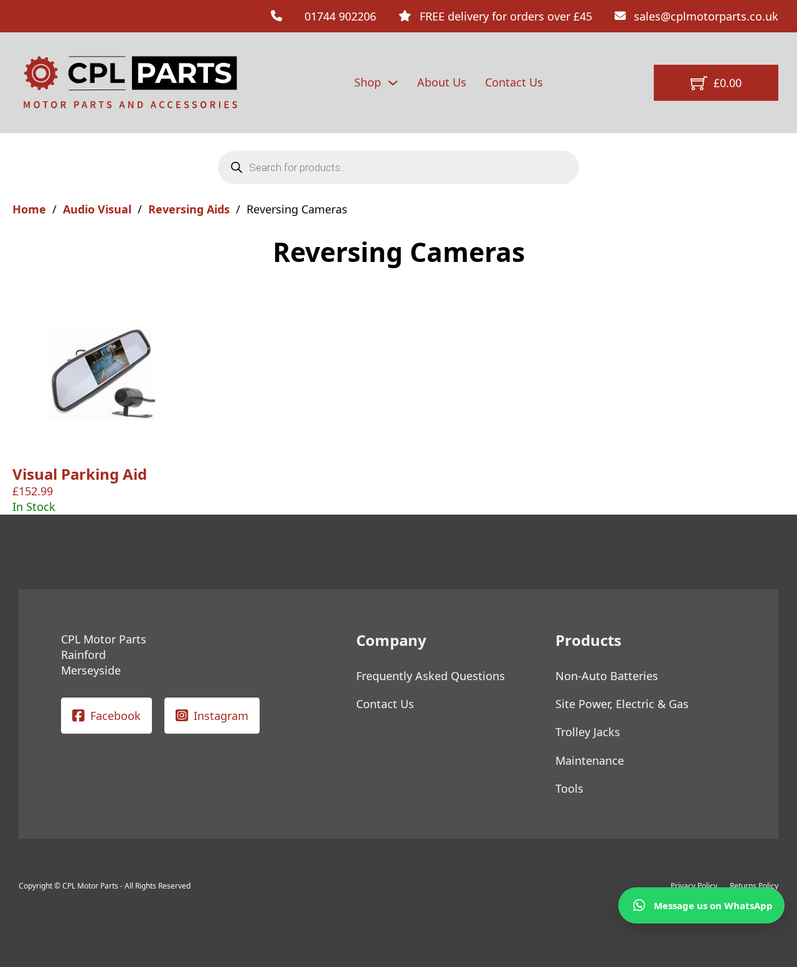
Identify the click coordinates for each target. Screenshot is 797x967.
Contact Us (514, 82)
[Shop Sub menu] (392, 82)
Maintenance (589, 760)
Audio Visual (97, 209)
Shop (367, 82)
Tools (569, 788)
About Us (441, 82)
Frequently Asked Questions (430, 675)
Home (29, 209)
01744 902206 (340, 16)
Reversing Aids (189, 209)
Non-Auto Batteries (606, 675)
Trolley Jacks (587, 731)
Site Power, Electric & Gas (622, 703)
